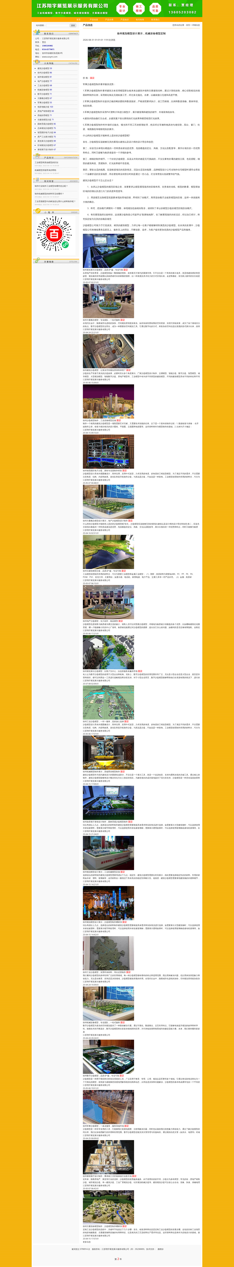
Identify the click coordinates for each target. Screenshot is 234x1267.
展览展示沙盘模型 (45, 141)
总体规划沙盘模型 (45, 128)
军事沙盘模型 (43, 102)
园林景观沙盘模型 (45, 124)
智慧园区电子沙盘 (45, 132)
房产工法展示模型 (45, 136)
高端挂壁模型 (43, 115)
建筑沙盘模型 (43, 68)
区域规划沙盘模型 (45, 145)
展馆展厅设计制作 (45, 149)
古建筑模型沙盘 (44, 119)
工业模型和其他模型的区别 (46, 162)
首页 (79, 19)
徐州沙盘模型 (43, 72)
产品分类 (109, 19)
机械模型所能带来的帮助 (45, 170)
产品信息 (94, 19)
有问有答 (140, 19)
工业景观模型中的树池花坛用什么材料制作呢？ (55, 201)
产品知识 (125, 19)
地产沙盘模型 (43, 81)
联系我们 (155, 19)
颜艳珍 (161, 1249)
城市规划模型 (43, 77)
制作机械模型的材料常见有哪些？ (49, 193)
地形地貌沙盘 (43, 106)
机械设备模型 (43, 89)
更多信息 (87, 1242)
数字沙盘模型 (43, 94)
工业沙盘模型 (43, 85)
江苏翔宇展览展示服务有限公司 (96, 279)
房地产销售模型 (44, 111)
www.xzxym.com (49, 56)
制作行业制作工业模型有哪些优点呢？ (51, 186)
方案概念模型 (43, 98)
